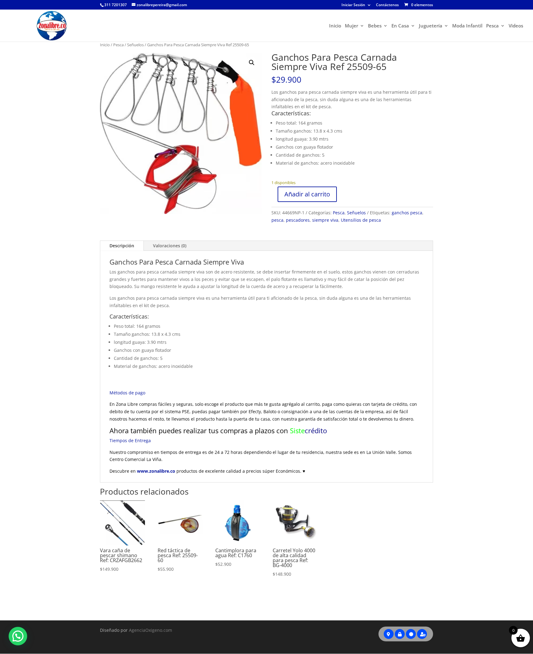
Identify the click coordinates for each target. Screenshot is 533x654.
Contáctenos (387, 5)
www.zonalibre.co (156, 471)
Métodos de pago (127, 393)
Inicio (335, 26)
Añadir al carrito (307, 194)
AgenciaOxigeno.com (150, 630)
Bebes (375, 26)
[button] (251, 62)
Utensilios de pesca (361, 220)
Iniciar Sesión (353, 5)
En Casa (400, 26)
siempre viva (325, 220)
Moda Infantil (467, 26)
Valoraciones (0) (169, 246)
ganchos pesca (407, 213)
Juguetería (430, 26)
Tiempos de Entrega (130, 440)
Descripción (121, 246)
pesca (277, 220)
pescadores (298, 220)
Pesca (492, 26)
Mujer (351, 26)
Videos (516, 26)
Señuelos (135, 44)
